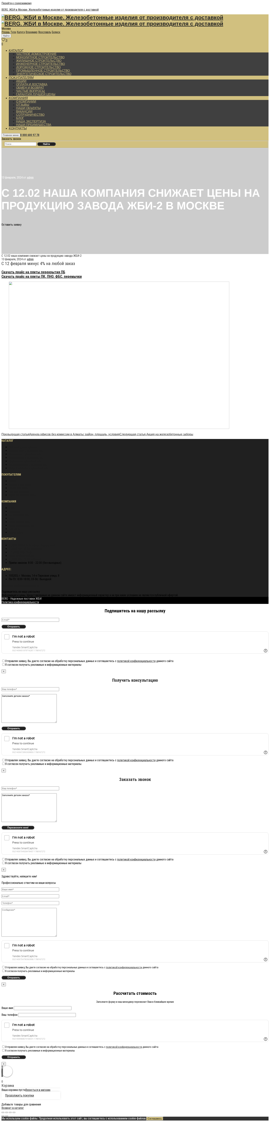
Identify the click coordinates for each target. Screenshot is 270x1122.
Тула (13, 32)
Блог (12, 518)
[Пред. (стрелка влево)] (2, 1115)
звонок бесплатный (32, 545)
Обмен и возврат (19, 488)
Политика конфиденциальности (20, 585)
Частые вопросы (19, 491)
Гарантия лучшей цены (22, 495)
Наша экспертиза (19, 522)
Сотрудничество (19, 515)
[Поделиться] (6, 1112)
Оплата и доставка (20, 484)
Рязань (5, 32)
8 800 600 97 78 (29, 135)
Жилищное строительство (25, 454)
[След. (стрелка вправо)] (6, 1115)
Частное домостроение (23, 447)
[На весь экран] (10, 1112)
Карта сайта (16, 532)
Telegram (25, 559)
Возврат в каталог (12, 1108)
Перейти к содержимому (16, 3)
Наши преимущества (21, 525)
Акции (12, 481)
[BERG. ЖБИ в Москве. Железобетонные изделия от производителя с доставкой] (112, 18)
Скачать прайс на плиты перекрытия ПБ (33, 272)
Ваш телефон (9, 1015)
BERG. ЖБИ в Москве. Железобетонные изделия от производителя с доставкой (50, 9)
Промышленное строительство (28, 464)
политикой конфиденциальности (136, 661)
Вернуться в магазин (37, 1090)
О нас (12, 508)
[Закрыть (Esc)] (2, 1112)
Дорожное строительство (25, 461)
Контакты (15, 529)
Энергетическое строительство (28, 468)
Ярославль (44, 32)
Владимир (31, 32)
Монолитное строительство (26, 450)
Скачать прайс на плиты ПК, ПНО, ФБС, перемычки (41, 276)
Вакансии (14, 511)
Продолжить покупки (19, 1095)
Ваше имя (7, 1008)
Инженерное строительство (26, 457)
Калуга (21, 32)
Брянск (56, 32)
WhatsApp (25, 549)
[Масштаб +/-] (13, 1112)
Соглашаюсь (155, 1118)
